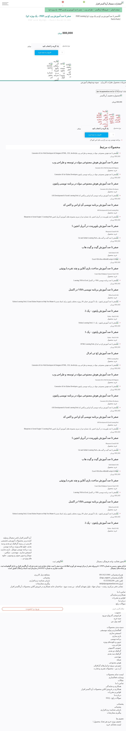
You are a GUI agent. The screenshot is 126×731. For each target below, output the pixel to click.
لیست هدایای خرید (113, 725)
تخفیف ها (120, 719)
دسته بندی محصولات (115, 627)
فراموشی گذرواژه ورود (111, 615)
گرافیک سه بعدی (114, 654)
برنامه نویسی (115, 639)
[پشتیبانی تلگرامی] (33, 537)
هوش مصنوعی (115, 663)
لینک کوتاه (122, 91)
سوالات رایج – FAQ (113, 698)
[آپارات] (35, 537)
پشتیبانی (120, 704)
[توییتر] (38, 537)
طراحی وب (88, 10)
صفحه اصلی (115, 10)
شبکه (119, 660)
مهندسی (117, 657)
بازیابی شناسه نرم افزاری (111, 710)
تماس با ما (119, 683)
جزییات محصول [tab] (119, 82)
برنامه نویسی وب (113, 140)
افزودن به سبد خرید (44, 52)
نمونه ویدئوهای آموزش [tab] (90, 82)
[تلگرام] (43, 537)
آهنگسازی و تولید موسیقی (110, 630)
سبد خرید (117, 618)
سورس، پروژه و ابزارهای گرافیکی (107, 666)
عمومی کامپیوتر (114, 648)
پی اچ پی (104, 140)
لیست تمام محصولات (115, 674)
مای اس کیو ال (95, 140)
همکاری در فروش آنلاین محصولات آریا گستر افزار (101, 689)
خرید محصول (112, 170)
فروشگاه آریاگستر (101, 10)
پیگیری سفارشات (114, 713)
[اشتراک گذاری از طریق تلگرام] (123, 88)
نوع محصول (66, 46)
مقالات (121, 680)
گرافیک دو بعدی (114, 651)
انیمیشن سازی (115, 633)
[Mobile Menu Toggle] (3, 2)
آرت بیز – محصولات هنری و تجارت (107, 669)
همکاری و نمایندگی (113, 686)
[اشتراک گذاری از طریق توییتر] (121, 88)
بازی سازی (116, 636)
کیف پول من (116, 621)
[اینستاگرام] (41, 537)
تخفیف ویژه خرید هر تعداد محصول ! (107, 722)
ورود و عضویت (32, 609)
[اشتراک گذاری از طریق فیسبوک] (125, 88)
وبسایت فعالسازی (116, 677)
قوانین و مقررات (114, 692)
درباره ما (117, 695)
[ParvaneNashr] (111, 561)
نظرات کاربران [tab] (106, 82)
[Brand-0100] (58, 561)
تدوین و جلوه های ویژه (112, 642)
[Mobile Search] (42, 5)
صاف (29, 46)
